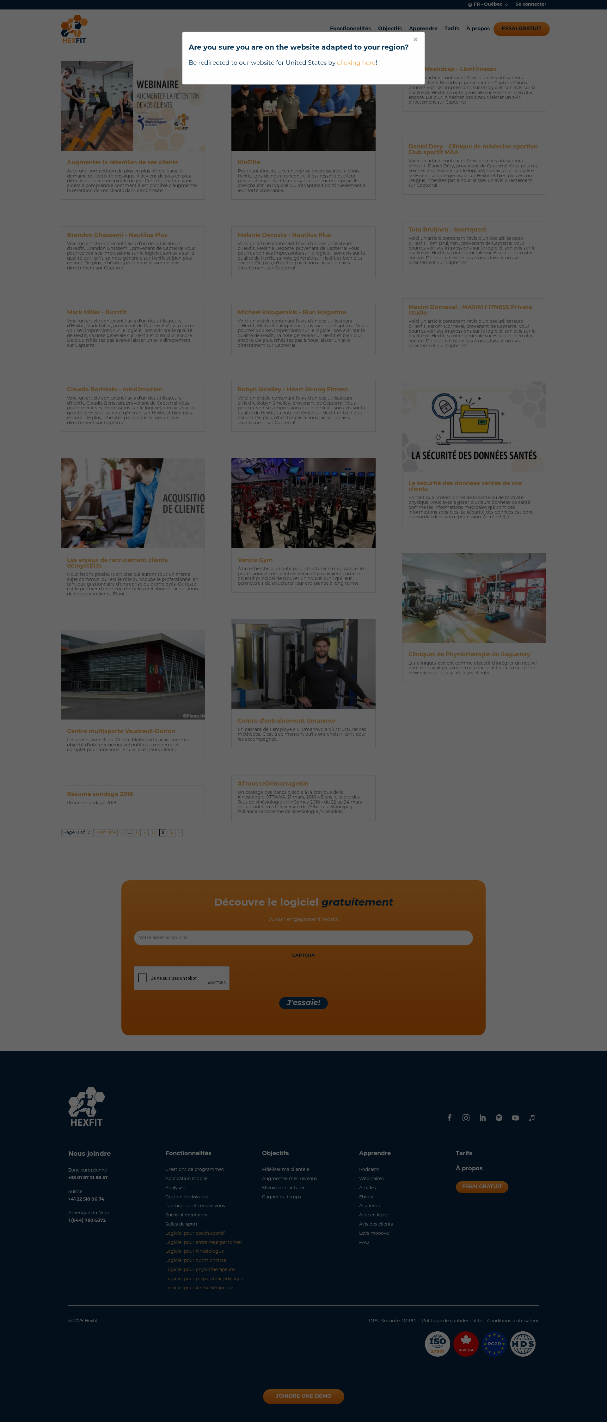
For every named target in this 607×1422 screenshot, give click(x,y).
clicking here (356, 63)
